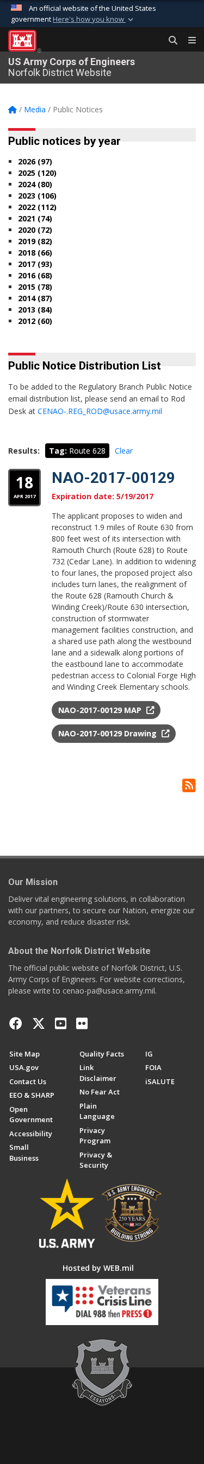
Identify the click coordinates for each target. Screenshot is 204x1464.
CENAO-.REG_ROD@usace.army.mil (100, 411)
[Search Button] (169, 40)
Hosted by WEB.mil (98, 1268)
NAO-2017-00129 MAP (101, 710)
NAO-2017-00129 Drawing (108, 733)
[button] (94, 19)
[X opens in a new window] (38, 1023)
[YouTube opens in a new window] (60, 1023)
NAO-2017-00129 (113, 478)
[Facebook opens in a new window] (15, 1023)
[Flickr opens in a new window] (82, 1023)
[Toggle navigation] (188, 40)
